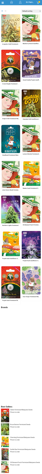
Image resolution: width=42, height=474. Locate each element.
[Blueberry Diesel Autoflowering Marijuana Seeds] (31, 15)
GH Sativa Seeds (16, 359)
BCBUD (7, 310)
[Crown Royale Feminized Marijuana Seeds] (10, 51)
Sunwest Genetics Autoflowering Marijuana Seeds (24, 399)
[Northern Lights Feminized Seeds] (10, 197)
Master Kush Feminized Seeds (32, 188)
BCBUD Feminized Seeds (19, 318)
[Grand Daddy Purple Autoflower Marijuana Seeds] (31, 51)
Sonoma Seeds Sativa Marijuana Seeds (23, 390)
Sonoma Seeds (10, 373)
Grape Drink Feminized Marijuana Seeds (14, 118)
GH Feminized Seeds (17, 351)
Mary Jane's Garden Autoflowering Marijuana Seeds (25, 365)
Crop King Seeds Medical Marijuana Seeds (24, 342)
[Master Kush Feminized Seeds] (31, 162)
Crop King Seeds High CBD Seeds (21, 339)
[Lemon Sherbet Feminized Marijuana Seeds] (31, 126)
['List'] (5, 11)
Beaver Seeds (9, 322)
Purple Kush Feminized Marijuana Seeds (14, 300)
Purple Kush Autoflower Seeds (11, 258)
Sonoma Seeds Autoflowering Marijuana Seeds (24, 377)
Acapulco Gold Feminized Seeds (12, 44)
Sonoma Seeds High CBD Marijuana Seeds (24, 383)
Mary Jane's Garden (11, 361)
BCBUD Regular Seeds (18, 320)
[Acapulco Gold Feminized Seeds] (10, 15)
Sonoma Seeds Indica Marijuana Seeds (23, 388)
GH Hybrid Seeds (16, 354)
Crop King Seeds (10, 332)
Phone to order (15, 412)
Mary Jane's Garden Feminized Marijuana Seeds (24, 370)
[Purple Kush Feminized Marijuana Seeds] (10, 267)
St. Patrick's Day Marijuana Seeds (15, 392)
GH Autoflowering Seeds (18, 349)
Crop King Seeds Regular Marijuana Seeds (24, 344)
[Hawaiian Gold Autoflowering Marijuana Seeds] (31, 90)
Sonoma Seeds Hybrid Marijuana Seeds (23, 385)
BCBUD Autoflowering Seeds (20, 313)
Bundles (7, 330)
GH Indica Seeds (16, 356)
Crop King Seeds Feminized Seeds (22, 337)
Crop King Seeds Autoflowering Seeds (23, 334)
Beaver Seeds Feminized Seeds (21, 327)
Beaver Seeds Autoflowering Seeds (22, 325)
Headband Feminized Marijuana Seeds (14, 155)
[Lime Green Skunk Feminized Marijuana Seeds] (10, 162)
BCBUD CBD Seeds (17, 315)
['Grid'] (2, 11)
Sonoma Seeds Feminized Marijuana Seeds (25, 380)
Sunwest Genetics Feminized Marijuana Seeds (25, 402)
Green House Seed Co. (12, 347)
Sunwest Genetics (11, 395)
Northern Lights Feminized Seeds (12, 225)
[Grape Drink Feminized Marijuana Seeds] (10, 90)
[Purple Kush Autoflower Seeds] (10, 232)
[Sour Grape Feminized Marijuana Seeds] (31, 267)
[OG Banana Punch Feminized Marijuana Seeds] (31, 197)
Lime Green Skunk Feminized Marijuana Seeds (16, 190)
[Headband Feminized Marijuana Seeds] (10, 126)
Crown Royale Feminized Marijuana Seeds (15, 84)
